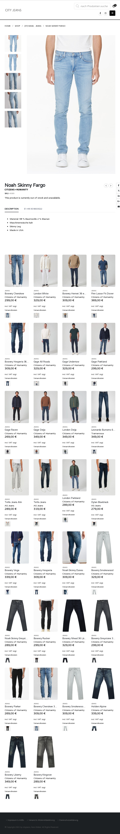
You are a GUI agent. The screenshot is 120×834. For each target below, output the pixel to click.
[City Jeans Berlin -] (13, 10)
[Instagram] (105, 13)
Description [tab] (12, 208)
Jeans (7, 291)
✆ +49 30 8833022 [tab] (33, 208)
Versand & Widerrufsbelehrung (42, 820)
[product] (17, 271)
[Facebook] (100, 13)
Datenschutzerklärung (68, 820)
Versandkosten (11, 310)
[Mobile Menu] (112, 13)
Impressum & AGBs (16, 820)
